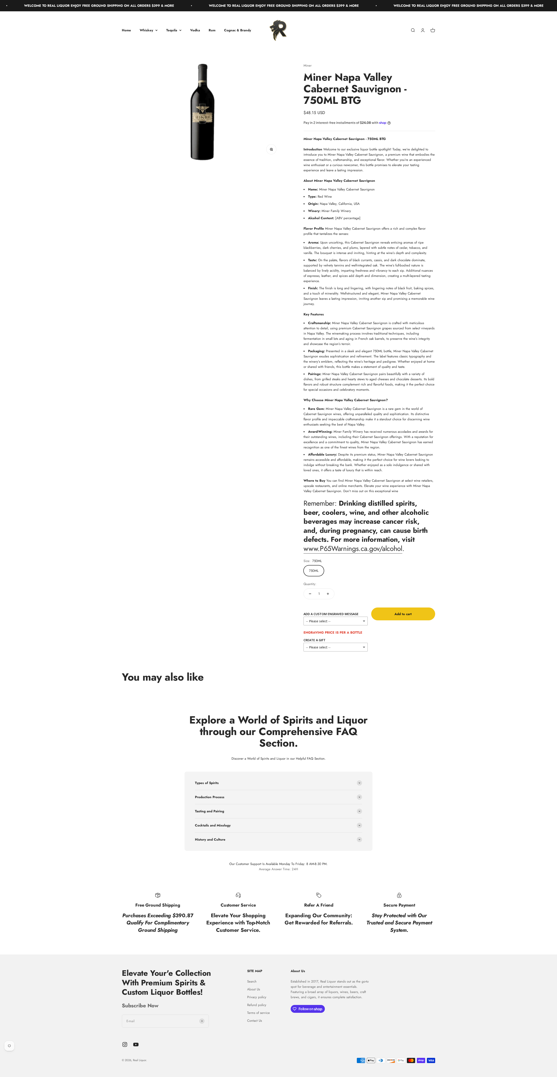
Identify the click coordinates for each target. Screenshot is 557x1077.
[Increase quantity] (328, 594)
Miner (308, 65)
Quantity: (310, 584)
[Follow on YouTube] (136, 1044)
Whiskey (146, 30)
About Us (253, 989)
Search (252, 981)
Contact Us (254, 1020)
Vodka (195, 30)
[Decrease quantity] (310, 594)
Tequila (171, 30)
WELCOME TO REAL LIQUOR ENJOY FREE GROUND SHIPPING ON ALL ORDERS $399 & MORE (235, 5)
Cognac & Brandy (237, 30)
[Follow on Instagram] (125, 1044)
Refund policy (256, 1005)
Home (126, 30)
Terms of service (258, 1012)
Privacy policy (256, 997)
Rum (212, 30)
